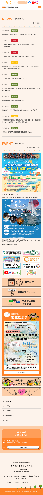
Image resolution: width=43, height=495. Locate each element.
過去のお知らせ (37, 23)
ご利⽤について (8, 476)
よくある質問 (10, 2)
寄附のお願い (10, 415)
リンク (8, 420)
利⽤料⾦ (16, 476)
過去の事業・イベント (35, 147)
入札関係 (8, 411)
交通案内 (7, 2)
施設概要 (8, 401)
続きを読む (21, 373)
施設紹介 (24, 476)
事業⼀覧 (16, 479)
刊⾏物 (8, 406)
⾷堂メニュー (25, 479)
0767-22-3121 (13, 440)
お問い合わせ (14, 2)
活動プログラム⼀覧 (34, 476)
